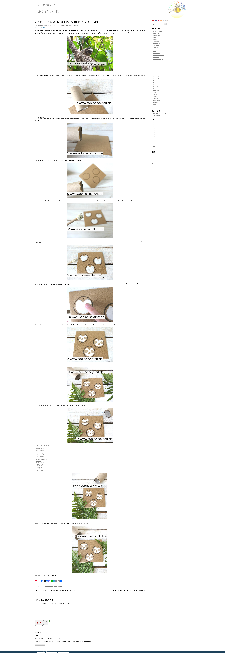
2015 (154, 144)
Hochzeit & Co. (156, 68)
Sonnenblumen (39, 470)
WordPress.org (156, 160)
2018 (154, 138)
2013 (154, 148)
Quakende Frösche (40, 462)
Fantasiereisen (156, 47)
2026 (154, 122)
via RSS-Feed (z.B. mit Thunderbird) (160, 113)
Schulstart (155, 92)
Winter (154, 104)
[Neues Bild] (49, 620)
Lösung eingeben (39, 625)
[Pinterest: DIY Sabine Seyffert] (153, 21)
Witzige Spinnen (39, 467)
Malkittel (93, 75)
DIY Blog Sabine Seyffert (51, 11)
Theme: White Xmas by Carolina (63, 652)
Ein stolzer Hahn (39, 464)
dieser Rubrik (117, 522)
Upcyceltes (60, 586)
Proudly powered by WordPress (51, 652)
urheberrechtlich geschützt (41, 575)
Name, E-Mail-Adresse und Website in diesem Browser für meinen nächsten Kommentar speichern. (56, 638)
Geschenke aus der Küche (158, 55)
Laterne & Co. (156, 74)
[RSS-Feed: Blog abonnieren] (161, 21)
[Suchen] (165, 24)
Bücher (154, 37)
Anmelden (155, 154)
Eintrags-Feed (156, 156)
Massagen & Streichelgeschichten (160, 76)
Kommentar (37, 606)
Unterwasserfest (156, 100)
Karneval (155, 70)
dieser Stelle (60, 523)
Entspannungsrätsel (157, 43)
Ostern (154, 82)
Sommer (55, 586)
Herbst (154, 64)
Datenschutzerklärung (41, 652)
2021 (154, 132)
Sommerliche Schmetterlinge (42, 445)
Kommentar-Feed (156, 158)
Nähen (154, 80)
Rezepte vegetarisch (157, 90)
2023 (154, 128)
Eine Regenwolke (40, 456)
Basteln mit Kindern (42, 25)
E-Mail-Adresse (38, 632)
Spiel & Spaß (155, 98)
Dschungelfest (156, 41)
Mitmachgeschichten (157, 78)
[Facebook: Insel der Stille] (156, 21)
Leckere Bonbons (40, 450)
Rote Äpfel (38, 468)
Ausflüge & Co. (156, 33)
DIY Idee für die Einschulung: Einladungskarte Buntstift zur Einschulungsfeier (128, 590)
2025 (154, 124)
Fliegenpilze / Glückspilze (41, 459)
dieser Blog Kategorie (75, 522)
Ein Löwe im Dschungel (41, 454)
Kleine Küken (39, 465)
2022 (154, 130)
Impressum (154, 163)
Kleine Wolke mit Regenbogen (43, 458)
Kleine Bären (39, 451)
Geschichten (155, 61)
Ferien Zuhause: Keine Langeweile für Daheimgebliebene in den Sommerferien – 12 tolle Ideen (55, 590)
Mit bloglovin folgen (157, 115)
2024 (154, 126)
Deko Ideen (155, 39)
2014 (154, 146)
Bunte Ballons (39, 447)
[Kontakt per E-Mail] (166, 21)
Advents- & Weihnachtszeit (158, 31)
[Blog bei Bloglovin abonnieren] (164, 21)
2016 (154, 142)
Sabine (43, 27)
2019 (154, 136)
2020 (154, 134)
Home (36, 25)
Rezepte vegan (156, 88)
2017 (154, 140)
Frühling (154, 51)
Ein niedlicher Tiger (40, 453)
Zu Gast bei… (156, 106)
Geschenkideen (156, 57)
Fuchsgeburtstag (156, 53)
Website (36, 635)
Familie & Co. (156, 45)
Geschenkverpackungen (158, 59)
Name (36, 629)
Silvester (155, 94)
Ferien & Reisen (156, 49)
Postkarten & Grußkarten (158, 84)
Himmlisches (155, 66)
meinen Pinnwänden (83, 523)
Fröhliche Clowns (40, 448)
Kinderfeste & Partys (157, 72)
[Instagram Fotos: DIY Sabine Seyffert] (158, 21)
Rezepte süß (155, 86)
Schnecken (38, 461)
